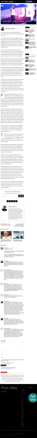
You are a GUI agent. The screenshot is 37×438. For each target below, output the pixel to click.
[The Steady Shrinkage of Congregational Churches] (18, 235)
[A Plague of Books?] (27, 40)
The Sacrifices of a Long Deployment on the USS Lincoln (32, 73)
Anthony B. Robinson (10, 28)
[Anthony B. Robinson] (3, 29)
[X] (10, 201)
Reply (4, 280)
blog (1, 238)
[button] (34, 1)
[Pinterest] (12, 201)
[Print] (16, 201)
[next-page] (27, 50)
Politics (26, 31)
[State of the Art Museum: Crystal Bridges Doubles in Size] (27, 35)
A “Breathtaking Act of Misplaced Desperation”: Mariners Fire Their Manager (19, 225)
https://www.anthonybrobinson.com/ (12, 207)
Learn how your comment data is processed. (7, 368)
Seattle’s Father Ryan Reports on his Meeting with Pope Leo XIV (6, 240)
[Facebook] (8, 201)
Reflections (27, 40)
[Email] (14, 201)
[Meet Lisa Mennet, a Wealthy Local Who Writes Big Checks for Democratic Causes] (27, 43)
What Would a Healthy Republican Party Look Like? (32, 47)
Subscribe (21, 195)
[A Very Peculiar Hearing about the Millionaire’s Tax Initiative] (27, 30)
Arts (26, 61)
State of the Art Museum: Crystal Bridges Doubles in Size (32, 35)
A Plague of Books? (32, 56)
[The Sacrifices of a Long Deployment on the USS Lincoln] (27, 73)
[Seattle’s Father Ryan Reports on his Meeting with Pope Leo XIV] (6, 235)
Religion (3, 18)
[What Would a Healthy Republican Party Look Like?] (27, 47)
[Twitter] (3, 393)
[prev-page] (26, 50)
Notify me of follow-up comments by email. (8, 362)
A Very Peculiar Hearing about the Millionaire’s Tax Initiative (32, 31)
